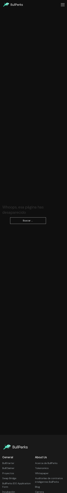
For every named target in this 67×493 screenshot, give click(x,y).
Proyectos (8, 473)
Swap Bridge (9, 478)
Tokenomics (42, 468)
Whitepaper (42, 473)
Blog (37, 486)
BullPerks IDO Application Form (16, 485)
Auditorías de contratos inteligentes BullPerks (49, 480)
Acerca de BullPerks (46, 463)
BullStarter (8, 463)
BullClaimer (8, 468)
